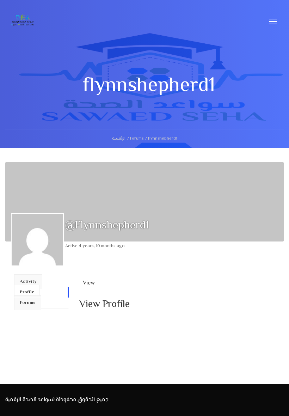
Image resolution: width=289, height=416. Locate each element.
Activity (28, 281)
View (89, 283)
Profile (27, 292)
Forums (136, 138)
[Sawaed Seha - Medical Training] (23, 25)
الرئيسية (118, 138)
